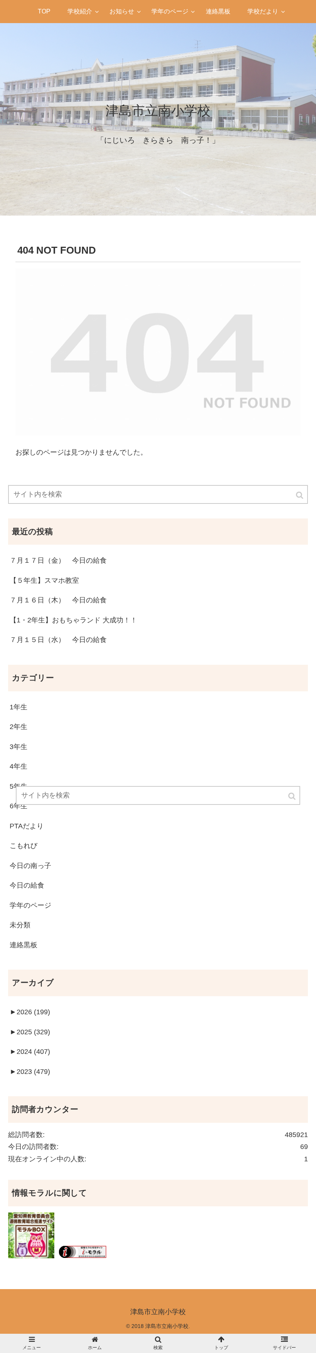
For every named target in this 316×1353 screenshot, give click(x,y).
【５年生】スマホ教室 (44, 580)
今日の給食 (27, 885)
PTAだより (27, 826)
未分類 (20, 925)
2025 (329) (30, 1032)
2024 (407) (30, 1051)
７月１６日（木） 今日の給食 (58, 600)
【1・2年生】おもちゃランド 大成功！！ (73, 620)
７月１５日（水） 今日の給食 (58, 640)
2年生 (18, 727)
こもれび (23, 846)
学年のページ (30, 905)
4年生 (18, 766)
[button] (300, 495)
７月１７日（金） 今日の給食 (58, 560)
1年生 (18, 707)
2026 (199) (30, 1012)
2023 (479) (30, 1071)
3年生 (18, 747)
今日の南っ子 (30, 866)
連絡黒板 (23, 945)
